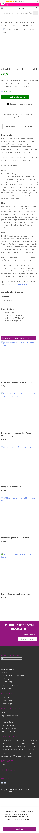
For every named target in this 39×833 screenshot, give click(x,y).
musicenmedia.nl (6, 791)
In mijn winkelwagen (16, 97)
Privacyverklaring (7, 722)
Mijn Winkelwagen (7, 700)
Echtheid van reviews (9, 728)
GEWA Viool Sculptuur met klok (17, 284)
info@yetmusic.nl (11, 679)
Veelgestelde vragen (9, 731)
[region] (19, 820)
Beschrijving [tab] (11, 126)
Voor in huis (5, 25)
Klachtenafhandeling (9, 725)
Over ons (5, 712)
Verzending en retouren (10, 719)
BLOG (3, 765)
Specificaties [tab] (26, 126)
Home (3, 22)
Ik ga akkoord (19, 829)
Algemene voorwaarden (10, 715)
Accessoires (17, 22)
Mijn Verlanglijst (7, 703)
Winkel (9, 22)
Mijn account (6, 697)
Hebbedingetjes (28, 22)
